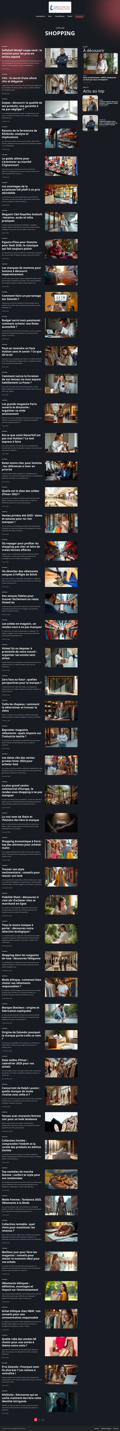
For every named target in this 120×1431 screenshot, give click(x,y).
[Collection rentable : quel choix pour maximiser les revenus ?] (61, 1231)
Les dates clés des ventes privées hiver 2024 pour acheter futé (18, 761)
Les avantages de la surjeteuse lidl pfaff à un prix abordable (21, 190)
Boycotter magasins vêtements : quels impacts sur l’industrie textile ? (21, 733)
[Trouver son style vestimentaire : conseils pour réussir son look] (61, 877)
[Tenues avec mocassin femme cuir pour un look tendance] (61, 1122)
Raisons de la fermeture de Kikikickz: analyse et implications (19, 134)
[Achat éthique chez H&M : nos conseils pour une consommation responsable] (61, 1318)
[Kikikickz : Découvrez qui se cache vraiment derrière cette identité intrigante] (61, 1402)
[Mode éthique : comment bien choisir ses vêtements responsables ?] (61, 987)
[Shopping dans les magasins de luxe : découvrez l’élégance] (61, 961)
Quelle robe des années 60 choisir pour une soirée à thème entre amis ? (19, 1342)
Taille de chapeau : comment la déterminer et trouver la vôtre (20, 707)
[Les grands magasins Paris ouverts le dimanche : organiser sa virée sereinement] (61, 413)
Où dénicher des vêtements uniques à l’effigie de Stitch (20, 572)
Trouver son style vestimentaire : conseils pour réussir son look (21, 872)
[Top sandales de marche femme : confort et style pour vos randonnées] (61, 1179)
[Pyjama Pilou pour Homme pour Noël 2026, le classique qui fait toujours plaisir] (61, 248)
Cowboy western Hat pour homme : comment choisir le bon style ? (108, 103)
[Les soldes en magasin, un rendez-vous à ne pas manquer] (61, 629)
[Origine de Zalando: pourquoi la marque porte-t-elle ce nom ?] (61, 1040)
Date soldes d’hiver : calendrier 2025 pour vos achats (18, 1063)
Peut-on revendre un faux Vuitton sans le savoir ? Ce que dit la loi (21, 351)
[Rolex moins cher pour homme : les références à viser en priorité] (61, 470)
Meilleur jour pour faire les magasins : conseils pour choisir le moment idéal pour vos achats (21, 1257)
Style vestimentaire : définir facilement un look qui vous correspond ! (99, 78)
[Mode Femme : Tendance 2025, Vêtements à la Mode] (61, 1205)
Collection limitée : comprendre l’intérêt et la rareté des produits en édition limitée (21, 1145)
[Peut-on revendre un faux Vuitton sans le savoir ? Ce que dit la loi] (61, 356)
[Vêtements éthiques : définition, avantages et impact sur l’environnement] (61, 1290)
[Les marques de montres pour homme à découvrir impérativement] (61, 275)
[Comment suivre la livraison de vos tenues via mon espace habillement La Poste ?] (61, 383)
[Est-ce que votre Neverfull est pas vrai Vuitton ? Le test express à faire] (61, 442)
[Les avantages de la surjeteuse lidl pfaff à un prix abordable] (61, 194)
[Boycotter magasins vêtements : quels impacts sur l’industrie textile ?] (61, 737)
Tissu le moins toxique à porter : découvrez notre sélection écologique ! (18, 928)
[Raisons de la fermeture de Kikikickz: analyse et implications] (61, 138)
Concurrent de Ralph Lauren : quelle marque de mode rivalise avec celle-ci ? (21, 1091)
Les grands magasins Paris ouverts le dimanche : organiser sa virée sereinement (19, 409)
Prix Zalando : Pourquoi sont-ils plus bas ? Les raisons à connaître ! (20, 1370)
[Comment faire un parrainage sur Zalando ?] (61, 301)
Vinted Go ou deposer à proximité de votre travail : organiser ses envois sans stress (19, 653)
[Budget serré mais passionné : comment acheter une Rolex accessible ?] (61, 328)
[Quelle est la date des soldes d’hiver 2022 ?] (61, 497)
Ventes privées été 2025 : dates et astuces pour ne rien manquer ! (22, 519)
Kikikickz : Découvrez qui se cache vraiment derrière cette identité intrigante (21, 1398)
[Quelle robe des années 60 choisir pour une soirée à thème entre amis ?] (61, 1346)
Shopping (4, 46)
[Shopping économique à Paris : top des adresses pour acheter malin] (61, 849)
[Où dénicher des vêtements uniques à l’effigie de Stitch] (61, 577)
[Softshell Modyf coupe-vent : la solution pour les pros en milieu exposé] (61, 58)
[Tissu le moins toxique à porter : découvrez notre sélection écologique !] (61, 933)
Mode (101, 100)
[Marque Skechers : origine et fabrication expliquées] (61, 1013)
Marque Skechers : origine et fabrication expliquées (20, 1009)
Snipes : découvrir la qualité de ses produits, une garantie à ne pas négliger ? (22, 106)
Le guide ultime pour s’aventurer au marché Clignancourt (16, 162)
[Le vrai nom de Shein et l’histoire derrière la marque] (61, 822)
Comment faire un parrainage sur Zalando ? (21, 297)
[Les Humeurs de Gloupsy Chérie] (60, 7)
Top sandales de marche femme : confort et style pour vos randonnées (21, 1175)
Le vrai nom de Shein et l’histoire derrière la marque (20, 818)
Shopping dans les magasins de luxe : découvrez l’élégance (21, 956)
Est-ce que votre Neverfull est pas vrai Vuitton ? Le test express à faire (21, 438)
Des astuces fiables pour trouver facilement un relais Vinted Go (20, 599)
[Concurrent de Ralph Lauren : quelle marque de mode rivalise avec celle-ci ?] (61, 1095)
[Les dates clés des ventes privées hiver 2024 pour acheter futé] (61, 765)
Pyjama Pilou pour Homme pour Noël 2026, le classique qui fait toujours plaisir (20, 245)
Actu (84, 75)
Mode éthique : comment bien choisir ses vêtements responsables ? (21, 983)
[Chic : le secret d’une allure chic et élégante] (61, 84)
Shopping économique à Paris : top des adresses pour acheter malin (22, 844)
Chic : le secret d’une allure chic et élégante (19, 79)
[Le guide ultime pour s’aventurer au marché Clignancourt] (61, 166)
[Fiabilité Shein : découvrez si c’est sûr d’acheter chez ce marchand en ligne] (61, 904)
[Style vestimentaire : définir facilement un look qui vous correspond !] (100, 63)
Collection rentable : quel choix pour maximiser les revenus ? (18, 1227)
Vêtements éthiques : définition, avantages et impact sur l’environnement (20, 1286)
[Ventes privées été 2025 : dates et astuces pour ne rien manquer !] (61, 523)
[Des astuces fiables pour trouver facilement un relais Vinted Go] (61, 603)
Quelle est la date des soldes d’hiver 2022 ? (20, 492)
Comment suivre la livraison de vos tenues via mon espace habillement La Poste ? (21, 379)
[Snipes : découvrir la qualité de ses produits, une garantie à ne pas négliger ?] (61, 110)
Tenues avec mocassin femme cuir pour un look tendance (21, 1117)
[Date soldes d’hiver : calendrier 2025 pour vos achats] (61, 1067)
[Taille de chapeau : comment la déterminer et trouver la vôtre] (61, 710)
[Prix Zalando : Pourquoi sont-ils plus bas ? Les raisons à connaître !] (61, 1374)
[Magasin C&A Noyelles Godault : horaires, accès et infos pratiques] (61, 222)
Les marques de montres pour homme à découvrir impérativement (21, 271)
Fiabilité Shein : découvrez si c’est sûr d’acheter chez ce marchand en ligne (20, 900)
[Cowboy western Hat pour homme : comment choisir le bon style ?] (90, 103)
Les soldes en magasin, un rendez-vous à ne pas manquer (22, 625)
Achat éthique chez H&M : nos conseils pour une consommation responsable (21, 1314)
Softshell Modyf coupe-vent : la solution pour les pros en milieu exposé (22, 53)
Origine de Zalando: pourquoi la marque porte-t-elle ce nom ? (21, 1035)
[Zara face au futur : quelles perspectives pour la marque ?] (61, 685)
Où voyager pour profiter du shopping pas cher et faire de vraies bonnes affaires (21, 547)
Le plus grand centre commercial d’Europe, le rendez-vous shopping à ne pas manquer (22, 790)
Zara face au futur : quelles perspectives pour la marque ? (21, 681)
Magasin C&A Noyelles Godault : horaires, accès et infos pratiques (22, 217)
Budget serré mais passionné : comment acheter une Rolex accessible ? (21, 323)
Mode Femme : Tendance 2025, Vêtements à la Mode (22, 1201)
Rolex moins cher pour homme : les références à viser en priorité (22, 466)
